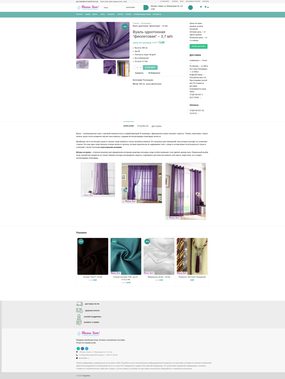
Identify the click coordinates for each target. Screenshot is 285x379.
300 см (142, 84)
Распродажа (146, 23)
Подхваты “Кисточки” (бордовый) (192, 277)
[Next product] (185, 24)
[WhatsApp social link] (78, 348)
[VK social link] (82, 348)
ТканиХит (86, 376)
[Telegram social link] (86, 348)
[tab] (128, 124)
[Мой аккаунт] (190, 7)
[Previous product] (180, 24)
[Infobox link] (87, 304)
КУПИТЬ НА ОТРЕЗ (198, 46)
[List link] (144, 352)
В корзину (150, 67)
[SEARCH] (146, 7)
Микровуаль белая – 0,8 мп (159, 277)
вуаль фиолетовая (153, 84)
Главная (136, 23)
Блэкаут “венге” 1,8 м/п (92, 277)
